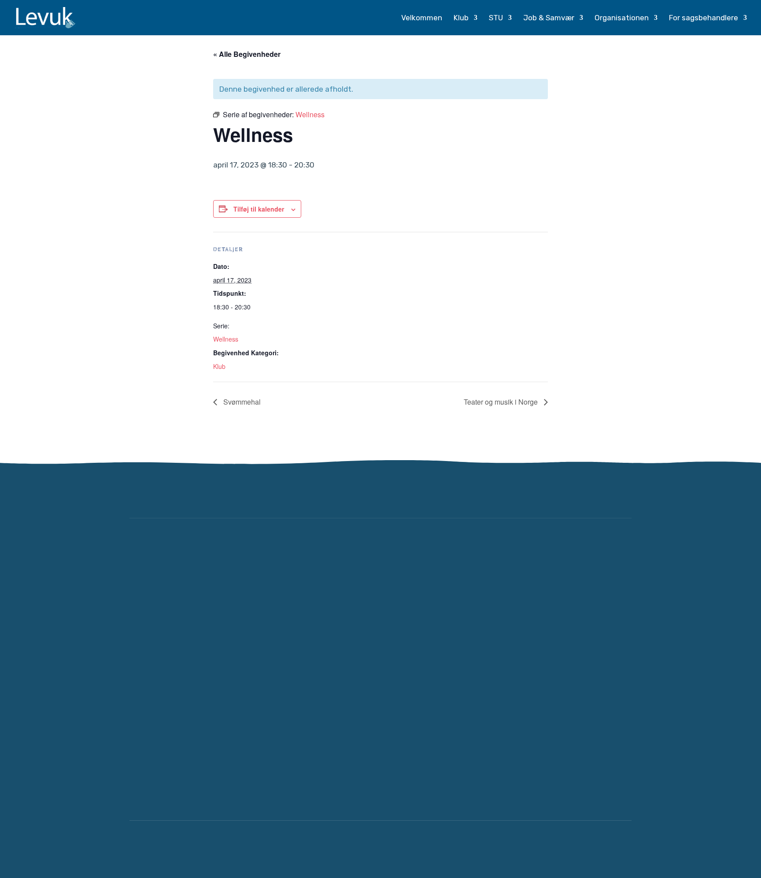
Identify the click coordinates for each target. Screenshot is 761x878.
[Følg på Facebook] (593, 492)
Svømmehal (241, 402)
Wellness (225, 339)
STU (496, 18)
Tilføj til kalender (258, 209)
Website (541, 849)
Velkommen (421, 18)
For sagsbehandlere (703, 18)
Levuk (205, 849)
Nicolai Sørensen (599, 849)
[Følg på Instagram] (620, 492)
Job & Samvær (548, 18)
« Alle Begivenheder (247, 54)
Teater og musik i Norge (501, 402)
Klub (461, 18)
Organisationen (622, 18)
